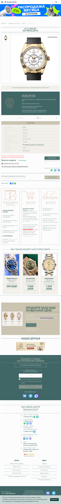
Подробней (26, 221)
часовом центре (12, 239)
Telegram (55, 170)
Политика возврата (44, 479)
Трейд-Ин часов (16, 473)
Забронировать (52, 177)
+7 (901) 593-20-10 (28, 416)
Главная (3, 23)
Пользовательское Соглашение (34, 490)
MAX (59, 170)
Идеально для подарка (16, 463)
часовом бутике (51, 227)
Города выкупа (44, 473)
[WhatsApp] (15, 183)
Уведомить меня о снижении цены (16, 166)
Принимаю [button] (54, 499)
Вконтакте (25, 396)
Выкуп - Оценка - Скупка (31, 414)
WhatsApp (51, 170)
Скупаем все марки (44, 466)
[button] (56, 118)
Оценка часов (17, 470)
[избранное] (56, 2)
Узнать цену (52, 158)
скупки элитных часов (46, 318)
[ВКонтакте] (11, 183)
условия (29, 379)
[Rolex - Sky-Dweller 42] (6, 38)
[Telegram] (13, 183)
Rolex (23, 23)
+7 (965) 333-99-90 (28, 235)
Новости (44, 476)
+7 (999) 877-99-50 (28, 431)
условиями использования (21, 501)
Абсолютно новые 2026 (52, 37)
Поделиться (4, 183)
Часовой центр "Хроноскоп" (30, 409)
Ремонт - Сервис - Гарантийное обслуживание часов (30, 428)
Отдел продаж (27, 419)
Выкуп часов (16, 466)
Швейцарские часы (14, 23)
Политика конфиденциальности (34, 492)
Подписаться (30, 386)
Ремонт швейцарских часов (16, 476)
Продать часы (31, 325)
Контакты (44, 470)
